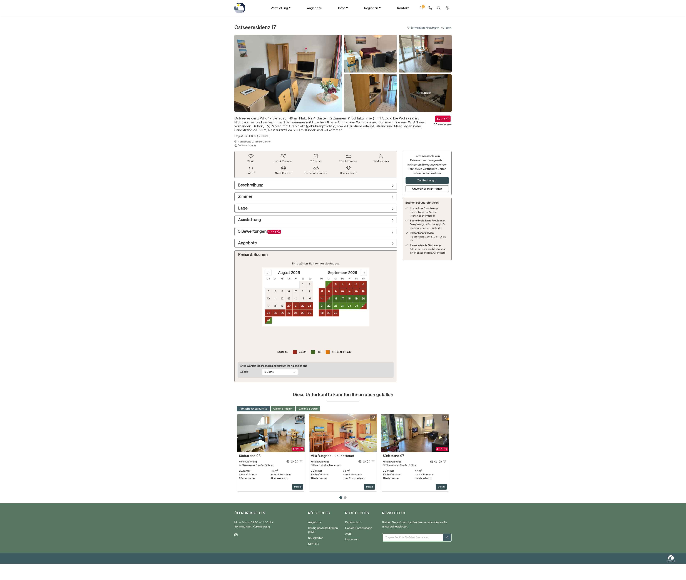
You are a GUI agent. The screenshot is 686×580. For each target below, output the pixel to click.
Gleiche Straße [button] (308, 408)
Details (297, 487)
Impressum (352, 539)
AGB (348, 533)
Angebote (314, 8)
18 (349, 298)
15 (329, 298)
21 (322, 305)
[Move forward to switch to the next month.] (363, 273)
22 (328, 305)
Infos (341, 8)
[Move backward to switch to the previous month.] (268, 273)
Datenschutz (353, 522)
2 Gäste (269, 372)
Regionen (371, 8)
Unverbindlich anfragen (427, 188)
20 (363, 298)
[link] (430, 8)
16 (336, 298)
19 (356, 298)
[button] (424, 28)
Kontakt (403, 8)
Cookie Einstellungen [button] (358, 528)
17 (342, 298)
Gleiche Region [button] (282, 408)
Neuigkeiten (315, 538)
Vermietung (279, 8)
